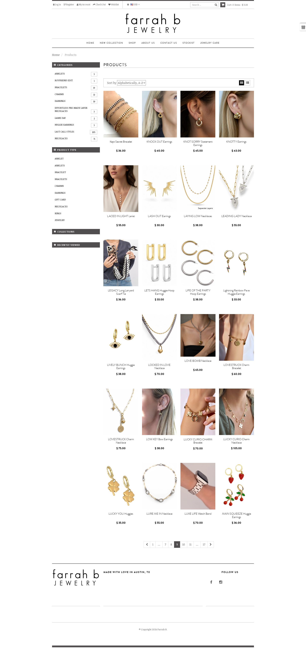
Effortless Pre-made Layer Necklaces (75, 109)
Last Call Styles (75, 132)
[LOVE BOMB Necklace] (198, 335)
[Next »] (210, 544)
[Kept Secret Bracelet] (120, 114)
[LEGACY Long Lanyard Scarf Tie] (120, 263)
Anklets (75, 74)
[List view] (247, 82)
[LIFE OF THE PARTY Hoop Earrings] (198, 263)
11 (190, 544)
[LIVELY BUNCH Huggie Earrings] (120, 337)
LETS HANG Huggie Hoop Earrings (159, 292)
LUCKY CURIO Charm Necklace (236, 441)
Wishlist (114, 4)
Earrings (75, 101)
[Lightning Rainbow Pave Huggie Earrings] (236, 263)
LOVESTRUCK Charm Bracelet (236, 366)
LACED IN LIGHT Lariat (121, 216)
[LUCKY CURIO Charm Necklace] (236, 412)
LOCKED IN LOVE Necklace (159, 366)
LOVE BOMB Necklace (198, 361)
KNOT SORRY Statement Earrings (197, 143)
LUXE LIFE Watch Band (198, 514)
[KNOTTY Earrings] (236, 114)
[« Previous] (147, 544)
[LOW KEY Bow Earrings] (159, 412)
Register (70, 4)
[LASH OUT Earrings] (159, 188)
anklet (59, 158)
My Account (84, 4)
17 (204, 544)
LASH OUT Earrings (159, 216)
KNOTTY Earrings (236, 142)
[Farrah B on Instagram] (220, 582)
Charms (75, 94)
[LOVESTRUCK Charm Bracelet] (236, 337)
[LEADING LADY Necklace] (236, 188)
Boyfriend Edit (75, 80)
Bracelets (75, 87)
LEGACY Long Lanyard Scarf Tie (121, 292)
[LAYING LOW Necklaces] (198, 188)
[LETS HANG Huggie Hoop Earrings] (159, 263)
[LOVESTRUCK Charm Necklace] (120, 412)
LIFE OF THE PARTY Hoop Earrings (198, 292)
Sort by (111, 83)
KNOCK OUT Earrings (159, 142)
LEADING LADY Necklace (236, 216)
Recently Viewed (68, 245)
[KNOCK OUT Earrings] (159, 114)
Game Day (75, 118)
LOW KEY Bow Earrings (159, 439)
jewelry (60, 220)
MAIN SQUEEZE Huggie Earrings (236, 515)
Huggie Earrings (75, 125)
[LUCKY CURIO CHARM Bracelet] (198, 412)
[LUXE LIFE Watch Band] (198, 486)
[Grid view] (241, 82)
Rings (58, 213)
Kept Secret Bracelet (121, 142)
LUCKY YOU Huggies (121, 514)
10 (183, 544)
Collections (66, 231)
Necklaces (75, 138)
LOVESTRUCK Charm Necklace (121, 441)
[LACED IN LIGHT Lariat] (120, 188)
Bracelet (60, 172)
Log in (58, 4)
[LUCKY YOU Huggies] (120, 486)
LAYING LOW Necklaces (198, 216)
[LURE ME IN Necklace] (159, 486)
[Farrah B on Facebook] (210, 582)
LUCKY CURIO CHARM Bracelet (198, 441)
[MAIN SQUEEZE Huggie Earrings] (236, 486)
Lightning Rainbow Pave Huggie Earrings (236, 292)
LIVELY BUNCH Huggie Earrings (121, 366)
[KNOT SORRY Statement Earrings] (198, 114)
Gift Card (60, 199)
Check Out (100, 4)
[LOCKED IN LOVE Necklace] (159, 337)
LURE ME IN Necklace (159, 514)
